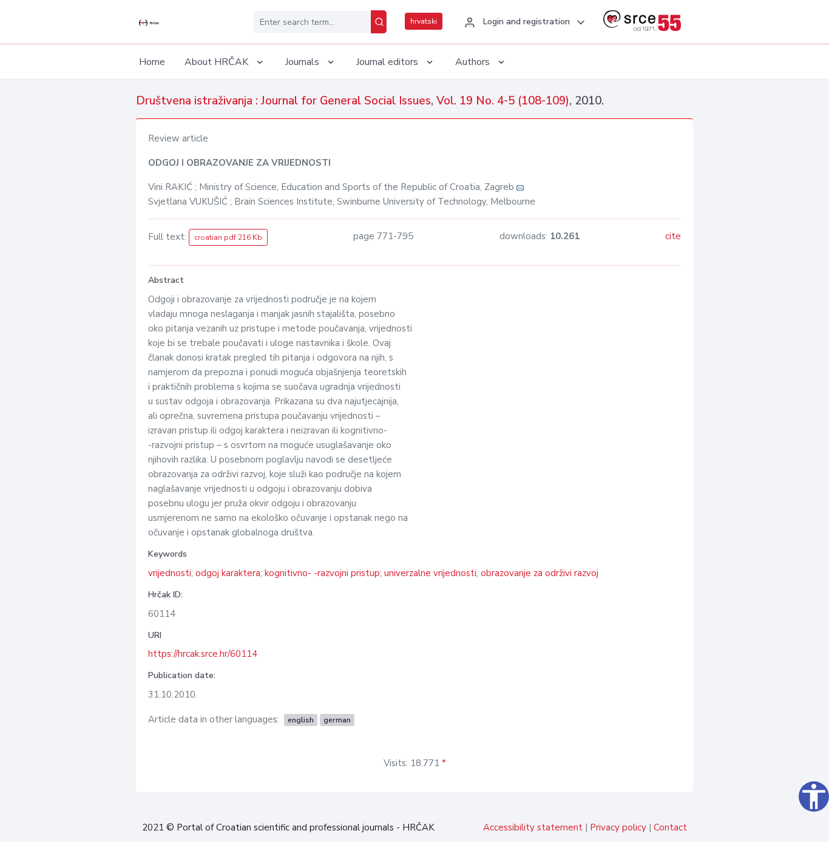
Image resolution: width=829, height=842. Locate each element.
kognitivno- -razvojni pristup (322, 573)
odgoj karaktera (227, 573)
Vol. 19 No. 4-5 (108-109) (502, 101)
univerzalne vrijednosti (430, 573)
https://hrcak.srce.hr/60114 (202, 654)
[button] (523, 22)
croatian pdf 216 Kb (228, 237)
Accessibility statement (533, 827)
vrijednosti (169, 573)
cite (673, 236)
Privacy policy (618, 827)
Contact (670, 827)
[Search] (379, 21)
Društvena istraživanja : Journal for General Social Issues (283, 101)
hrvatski (423, 21)
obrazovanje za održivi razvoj (539, 573)
